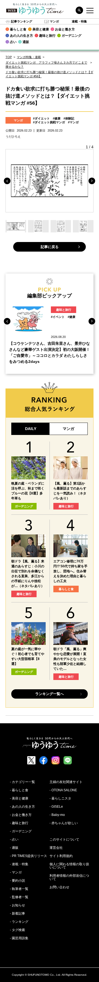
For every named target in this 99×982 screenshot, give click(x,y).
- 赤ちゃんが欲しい (64, 823)
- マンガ (16, 872)
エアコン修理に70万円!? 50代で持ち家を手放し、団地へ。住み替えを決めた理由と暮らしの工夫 (70, 571)
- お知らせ (17, 905)
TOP (9, 57)
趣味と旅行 (63, 309)
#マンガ (73, 122)
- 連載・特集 (19, 864)
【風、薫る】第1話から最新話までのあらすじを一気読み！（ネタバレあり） (69, 491)
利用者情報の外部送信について (69, 877)
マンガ (54, 21)
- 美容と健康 (19, 798)
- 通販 (14, 847)
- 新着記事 (17, 913)
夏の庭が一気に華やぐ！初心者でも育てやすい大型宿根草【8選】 (27, 656)
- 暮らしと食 (19, 790)
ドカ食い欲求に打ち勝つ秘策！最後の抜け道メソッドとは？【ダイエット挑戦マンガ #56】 (49, 74)
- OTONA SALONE (63, 790)
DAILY (30, 428)
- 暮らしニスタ (60, 798)
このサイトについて (64, 839)
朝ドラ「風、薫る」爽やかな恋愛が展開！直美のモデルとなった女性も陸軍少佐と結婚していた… (69, 659)
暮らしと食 (66, 589)
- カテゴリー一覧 (22, 782)
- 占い (14, 839)
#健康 (57, 118)
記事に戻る (50, 247)
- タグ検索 (17, 930)
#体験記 (69, 118)
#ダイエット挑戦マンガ (49, 122)
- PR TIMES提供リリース (28, 856)
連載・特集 (79, 21)
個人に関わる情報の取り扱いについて (69, 866)
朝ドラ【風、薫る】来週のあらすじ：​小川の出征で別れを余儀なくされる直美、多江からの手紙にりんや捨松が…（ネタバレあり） (27, 573)
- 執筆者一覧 (19, 888)
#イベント (58, 316)
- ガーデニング (21, 831)
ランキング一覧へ (49, 694)
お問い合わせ (59, 887)
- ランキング (19, 921)
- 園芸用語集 (19, 938)
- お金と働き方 (21, 814)
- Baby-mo (57, 814)
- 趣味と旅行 (19, 823)
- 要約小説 (17, 880)
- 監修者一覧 (19, 897)
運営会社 (56, 847)
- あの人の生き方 (22, 806)
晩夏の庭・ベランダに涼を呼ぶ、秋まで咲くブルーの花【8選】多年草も (27, 491)
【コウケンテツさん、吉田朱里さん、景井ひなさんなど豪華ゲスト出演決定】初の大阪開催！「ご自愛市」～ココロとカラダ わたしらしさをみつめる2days (49, 352)
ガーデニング (24, 506)
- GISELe (56, 806)
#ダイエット (41, 118)
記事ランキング (21, 21)
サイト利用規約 (61, 856)
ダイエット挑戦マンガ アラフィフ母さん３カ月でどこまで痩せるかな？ (46, 64)
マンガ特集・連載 (29, 57)
